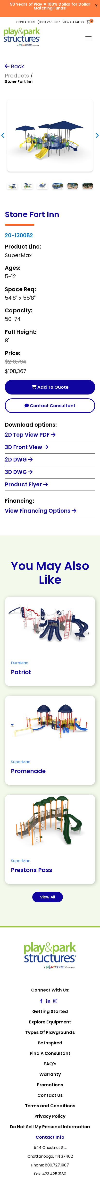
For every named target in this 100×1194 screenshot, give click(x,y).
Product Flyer (24, 484)
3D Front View (24, 447)
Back (16, 66)
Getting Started (50, 1011)
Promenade (28, 771)
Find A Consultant (50, 1053)
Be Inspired (50, 1043)
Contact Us (50, 1095)
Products (17, 75)
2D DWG (16, 459)
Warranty (50, 1074)
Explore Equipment (50, 1022)
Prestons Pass (31, 870)
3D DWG (16, 472)
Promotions (50, 1085)
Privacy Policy (50, 1116)
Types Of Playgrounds (50, 1032)
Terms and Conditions (50, 1106)
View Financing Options (38, 511)
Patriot (21, 672)
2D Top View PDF (28, 435)
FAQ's (50, 1064)
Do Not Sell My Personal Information (50, 1127)
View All (47, 897)
